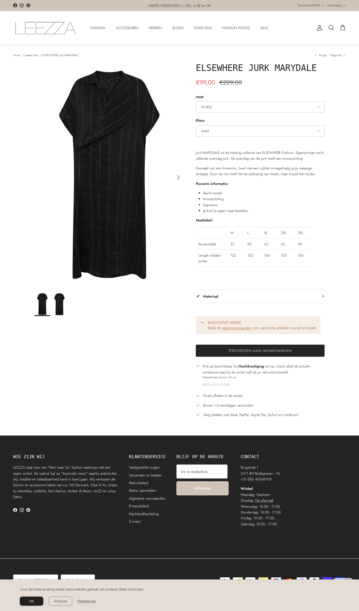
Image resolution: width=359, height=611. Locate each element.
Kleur (200, 120)
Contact (135, 521)
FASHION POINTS (236, 27)
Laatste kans (31, 55)
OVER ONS (203, 27)
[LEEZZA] (46, 28)
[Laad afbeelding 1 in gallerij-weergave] (109, 175)
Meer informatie (131, 589)
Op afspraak (264, 500)
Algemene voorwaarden (147, 498)
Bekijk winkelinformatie (216, 384)
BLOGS (177, 27)
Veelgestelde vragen (144, 467)
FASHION (97, 27)
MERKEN (155, 27)
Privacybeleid (139, 506)
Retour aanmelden (142, 490)
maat (199, 96)
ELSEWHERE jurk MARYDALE (60, 55)
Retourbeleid (138, 482)
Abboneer (202, 488)
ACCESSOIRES (127, 27)
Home (16, 55)
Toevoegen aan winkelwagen (260, 350)
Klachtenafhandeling (144, 513)
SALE (264, 27)
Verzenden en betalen (145, 475)
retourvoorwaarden (236, 327)
